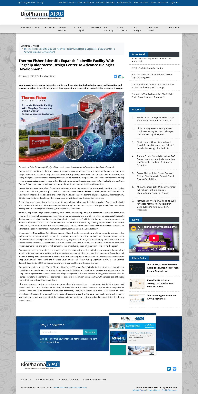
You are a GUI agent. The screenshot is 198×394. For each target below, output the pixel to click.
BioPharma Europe (85, 2)
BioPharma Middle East (106, 2)
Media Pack (163, 2)
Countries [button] (172, 27)
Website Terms (139, 390)
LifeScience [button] (48, 27)
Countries (25, 45)
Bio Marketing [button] (108, 29)
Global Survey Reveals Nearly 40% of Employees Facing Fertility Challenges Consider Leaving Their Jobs (155, 131)
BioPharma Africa (124, 2)
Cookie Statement (169, 390)
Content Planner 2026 (95, 379)
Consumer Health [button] (153, 29)
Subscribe (90, 332)
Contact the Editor (70, 379)
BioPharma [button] (26, 27)
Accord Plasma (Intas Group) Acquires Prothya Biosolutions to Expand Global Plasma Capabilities (155, 176)
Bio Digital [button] (81, 29)
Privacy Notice (154, 390)
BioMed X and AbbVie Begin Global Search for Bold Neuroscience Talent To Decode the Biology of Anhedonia (156, 145)
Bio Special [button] (123, 29)
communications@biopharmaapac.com (70, 387)
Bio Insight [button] (137, 29)
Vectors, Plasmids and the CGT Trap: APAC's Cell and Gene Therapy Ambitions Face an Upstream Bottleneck (153, 95)
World (36, 45)
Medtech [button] (95, 27)
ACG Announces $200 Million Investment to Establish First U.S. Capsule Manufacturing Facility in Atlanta (156, 189)
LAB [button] (37, 27)
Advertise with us (46, 379)
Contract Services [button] (62, 29)
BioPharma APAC (141, 2)
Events (153, 2)
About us (26, 379)
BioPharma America (67, 2)
